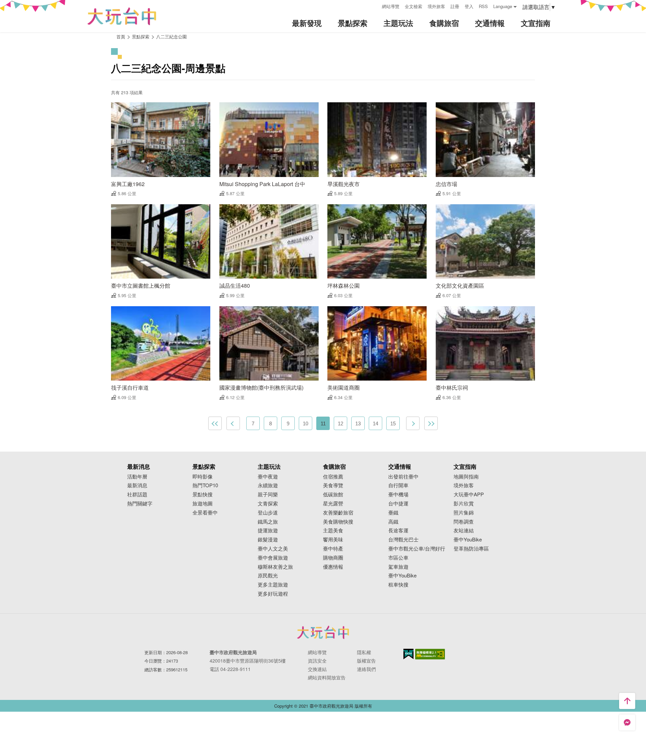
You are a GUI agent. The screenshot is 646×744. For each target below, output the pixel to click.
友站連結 (464, 530)
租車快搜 (398, 585)
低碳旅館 (333, 494)
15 (393, 423)
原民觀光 (268, 575)
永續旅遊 (268, 485)
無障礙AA (430, 654)
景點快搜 (202, 494)
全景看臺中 (205, 513)
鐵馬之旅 (268, 522)
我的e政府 (408, 654)
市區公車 (398, 558)
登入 (469, 6)
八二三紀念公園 (171, 36)
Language (502, 6)
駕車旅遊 (398, 567)
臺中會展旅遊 (273, 558)
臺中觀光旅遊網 (121, 16)
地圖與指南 (466, 477)
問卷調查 (464, 522)
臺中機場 (398, 494)
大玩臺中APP (469, 494)
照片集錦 (464, 513)
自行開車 (398, 485)
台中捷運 (398, 503)
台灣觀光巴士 (403, 539)
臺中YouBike (402, 575)
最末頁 (431, 423)
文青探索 (268, 503)
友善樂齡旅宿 (338, 513)
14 (375, 423)
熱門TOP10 (205, 485)
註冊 (455, 6)
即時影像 (202, 477)
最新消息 (137, 485)
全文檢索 (413, 6)
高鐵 (393, 522)
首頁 (120, 36)
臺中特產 (333, 549)
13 (358, 423)
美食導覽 (333, 485)
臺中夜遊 (268, 477)
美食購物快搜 (338, 522)
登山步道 (268, 513)
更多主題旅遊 (273, 585)
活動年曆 (137, 477)
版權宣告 (366, 660)
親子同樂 (268, 494)
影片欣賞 (464, 503)
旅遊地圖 (202, 503)
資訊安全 (317, 660)
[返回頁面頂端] (627, 701)
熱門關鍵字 (139, 503)
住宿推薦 (333, 477)
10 (305, 423)
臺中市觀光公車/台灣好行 (416, 549)
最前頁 (215, 423)
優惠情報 (333, 567)
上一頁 (233, 423)
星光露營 (333, 503)
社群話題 (137, 494)
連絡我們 (366, 669)
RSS (483, 6)
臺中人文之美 (273, 549)
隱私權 (364, 652)
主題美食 (333, 530)
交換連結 (317, 669)
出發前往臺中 (403, 477)
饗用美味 (333, 539)
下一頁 (413, 423)
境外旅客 (436, 6)
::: (374, 5)
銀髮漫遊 (268, 539)
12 (340, 423)
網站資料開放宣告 (327, 677)
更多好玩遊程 (273, 594)
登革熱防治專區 (471, 549)
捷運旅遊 (268, 530)
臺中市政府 (323, 632)
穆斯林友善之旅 (275, 567)
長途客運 (398, 530)
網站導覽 (390, 6)
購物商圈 (333, 558)
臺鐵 (393, 513)
